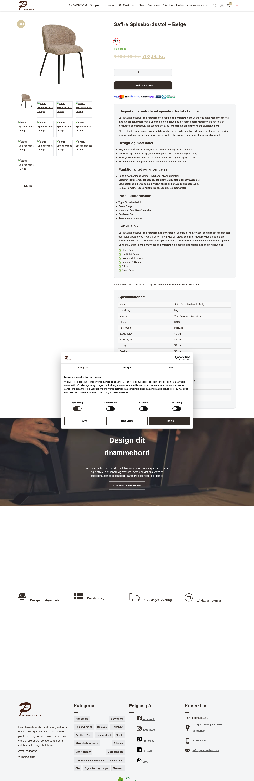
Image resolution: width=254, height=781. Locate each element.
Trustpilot (26, 185)
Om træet (154, 5)
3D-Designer (126, 5)
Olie (77, 768)
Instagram (148, 730)
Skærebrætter (83, 752)
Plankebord (81, 719)
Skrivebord (117, 719)
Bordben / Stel (83, 735)
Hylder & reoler (83, 727)
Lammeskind (104, 735)
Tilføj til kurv (143, 85)
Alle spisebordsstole (169, 284)
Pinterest (148, 740)
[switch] (110, 408)
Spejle (119, 735)
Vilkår (141, 5)
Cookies (31, 757)
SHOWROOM (78, 5)
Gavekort (118, 768)
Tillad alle (169, 421)
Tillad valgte (127, 421)
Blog (145, 761)
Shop (93, 5)
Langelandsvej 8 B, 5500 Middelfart (208, 727)
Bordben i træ (115, 752)
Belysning (117, 727)
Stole (184, 284)
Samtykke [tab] (83, 367)
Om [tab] (171, 367)
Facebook (148, 719)
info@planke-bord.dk (206, 750)
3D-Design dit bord (127, 485)
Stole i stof (194, 284)
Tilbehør (118, 743)
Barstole (102, 727)
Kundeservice (195, 5)
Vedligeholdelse (173, 5)
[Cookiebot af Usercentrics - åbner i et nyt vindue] (177, 358)
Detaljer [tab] (127, 367)
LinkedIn (147, 751)
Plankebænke (115, 760)
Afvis (84, 421)
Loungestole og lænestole (90, 760)
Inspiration (108, 5)
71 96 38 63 (200, 740)
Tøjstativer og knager (96, 768)
